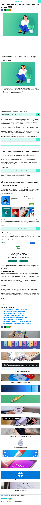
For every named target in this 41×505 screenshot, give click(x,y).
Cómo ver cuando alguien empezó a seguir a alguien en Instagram (17, 321)
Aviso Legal (2, 501)
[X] (5, 10)
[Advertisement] (20, 44)
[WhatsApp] (7, 10)
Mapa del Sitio (20, 501)
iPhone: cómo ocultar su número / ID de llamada (13, 319)
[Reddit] (10, 10)
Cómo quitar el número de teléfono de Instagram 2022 (14, 311)
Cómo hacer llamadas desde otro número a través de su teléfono (17, 323)
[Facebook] (2, 10)
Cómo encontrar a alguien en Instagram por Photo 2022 (15, 317)
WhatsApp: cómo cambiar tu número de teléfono (13, 315)
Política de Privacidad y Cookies (10, 501)
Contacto (16, 501)
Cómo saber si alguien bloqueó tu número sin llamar (14, 313)
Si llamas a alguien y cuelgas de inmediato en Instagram (15, 309)
